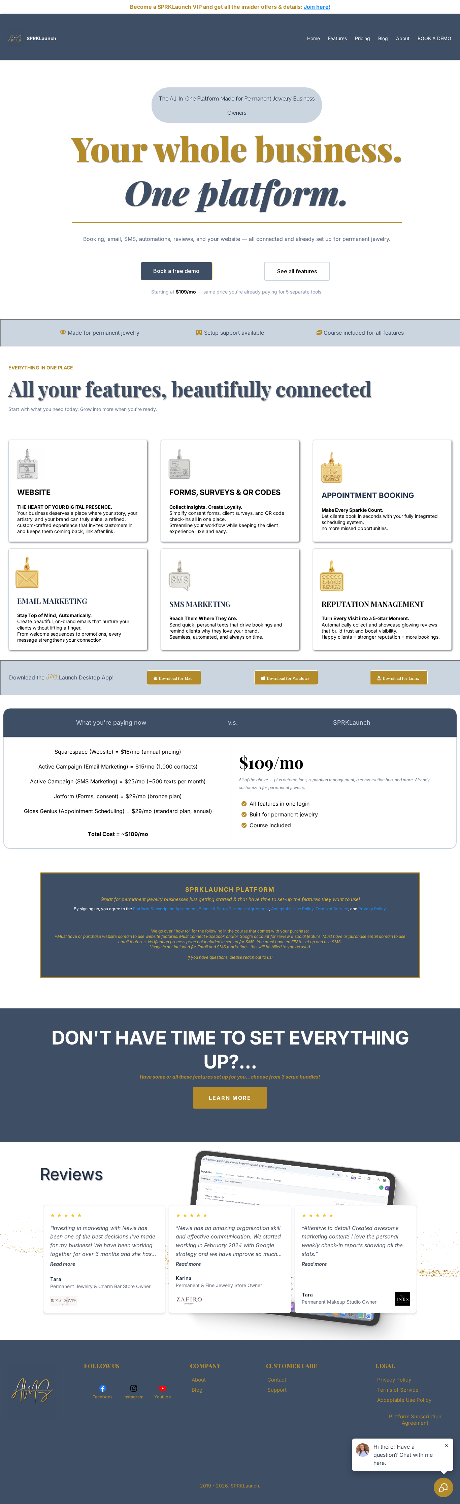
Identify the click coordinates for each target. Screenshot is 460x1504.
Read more (62, 1264)
